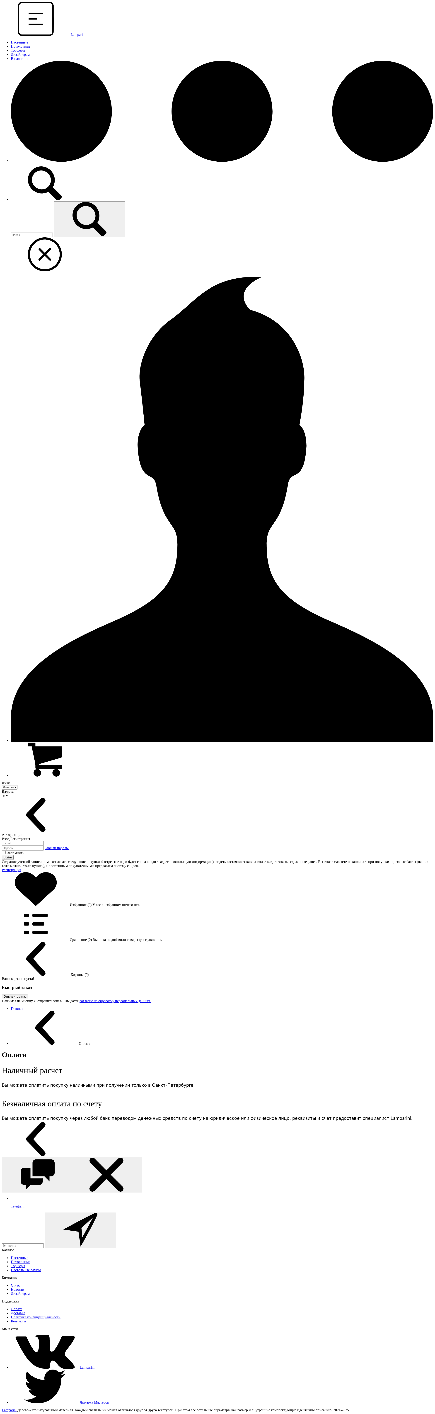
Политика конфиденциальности (35, 1317)
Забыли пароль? (57, 848)
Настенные (19, 42)
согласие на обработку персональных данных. (115, 1001)
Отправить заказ (15, 996)
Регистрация (11, 870)
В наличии (19, 59)
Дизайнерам (20, 54)
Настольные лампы (26, 1270)
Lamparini (9, 1410)
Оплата (16, 1309)
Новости (17, 1289)
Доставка (18, 1313)
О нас (15, 1285)
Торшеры (18, 50)
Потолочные (20, 46)
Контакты (18, 1321)
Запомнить (15, 853)
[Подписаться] (80, 1230)
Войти (8, 857)
